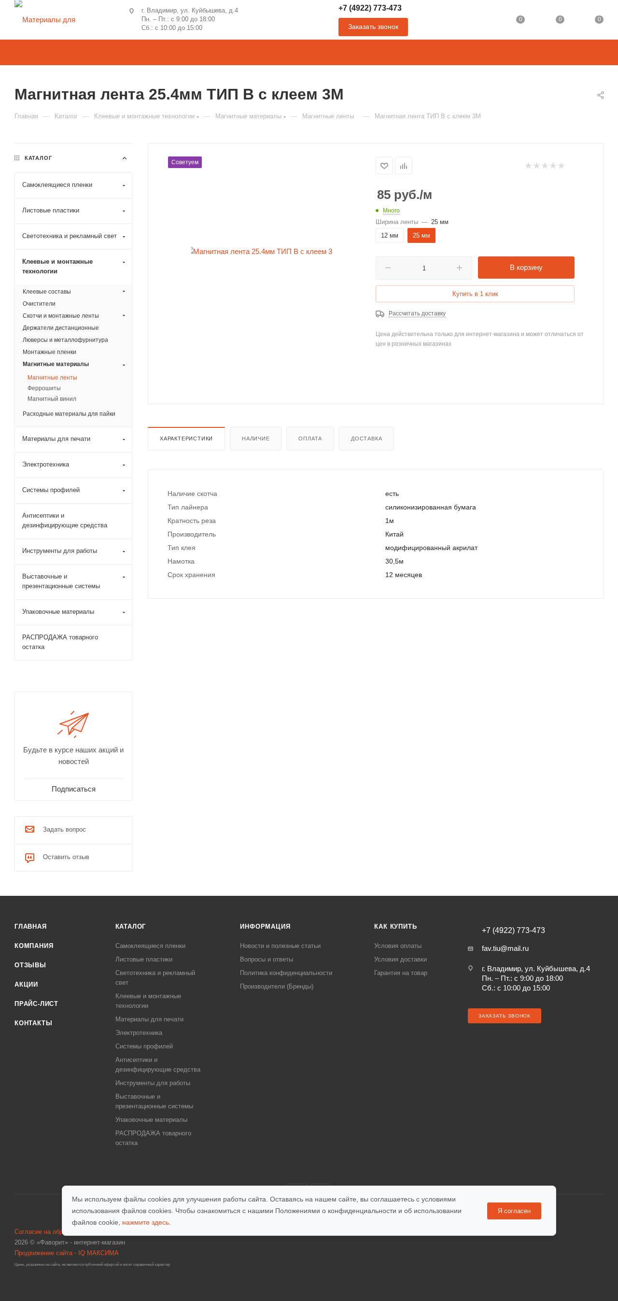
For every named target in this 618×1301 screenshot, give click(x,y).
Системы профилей (144, 1046)
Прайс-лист (36, 1003)
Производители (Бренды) (276, 986)
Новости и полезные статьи (280, 945)
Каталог (130, 926)
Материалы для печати (149, 1019)
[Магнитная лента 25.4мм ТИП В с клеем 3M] (262, 251)
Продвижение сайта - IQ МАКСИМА (66, 1253)
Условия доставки (400, 959)
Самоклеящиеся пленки (150, 945)
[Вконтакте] (256, 19)
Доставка (366, 438)
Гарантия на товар (400, 972)
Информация (265, 926)
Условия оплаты (397, 945)
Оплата (310, 438)
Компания (33, 945)
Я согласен (514, 1211)
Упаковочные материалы (151, 1119)
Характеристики (186, 438)
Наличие (256, 438)
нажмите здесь (145, 1222)
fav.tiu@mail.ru (505, 948)
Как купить (395, 926)
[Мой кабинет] (481, 21)
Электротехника (138, 1032)
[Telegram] (281, 19)
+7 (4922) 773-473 (370, 8)
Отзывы (30, 965)
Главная (30, 926)
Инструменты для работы (152, 1083)
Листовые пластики (143, 959)
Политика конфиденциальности (286, 972)
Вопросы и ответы (266, 959)
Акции (26, 984)
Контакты (33, 1023)
